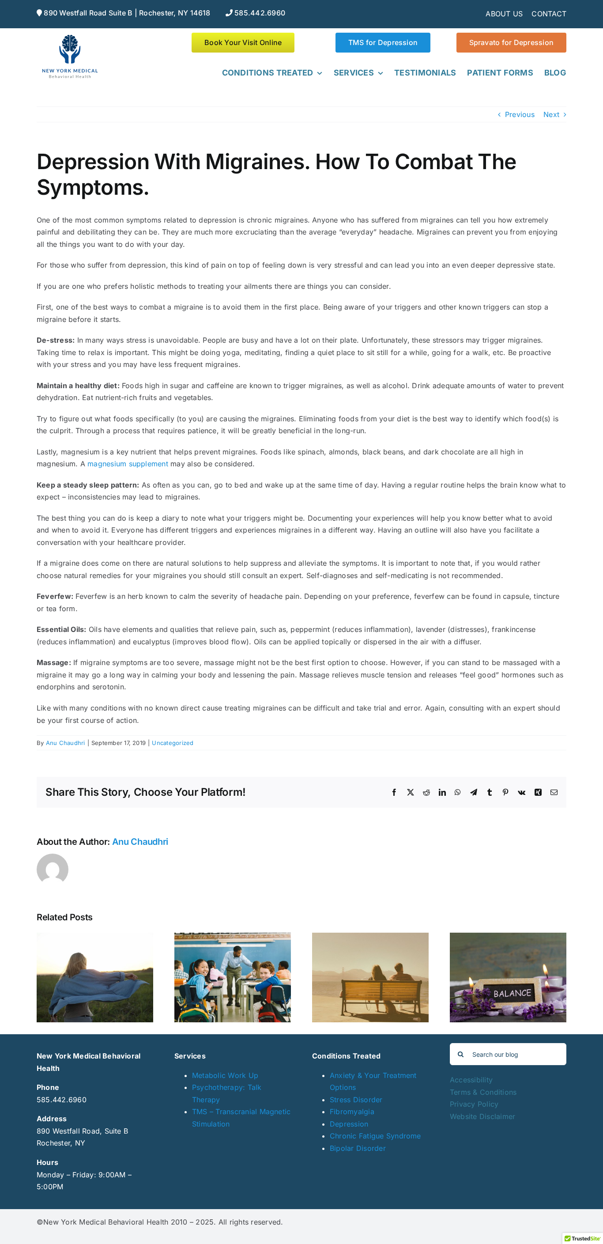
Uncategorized (172, 742)
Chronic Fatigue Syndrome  (376, 1135)
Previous (520, 114)
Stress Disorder (356, 1099)
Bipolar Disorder (358, 1148)
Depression (349, 1123)
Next (551, 114)
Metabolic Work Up (225, 1075)
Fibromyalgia (352, 1111)
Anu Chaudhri (65, 742)
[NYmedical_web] (70, 36)
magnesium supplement (127, 463)
